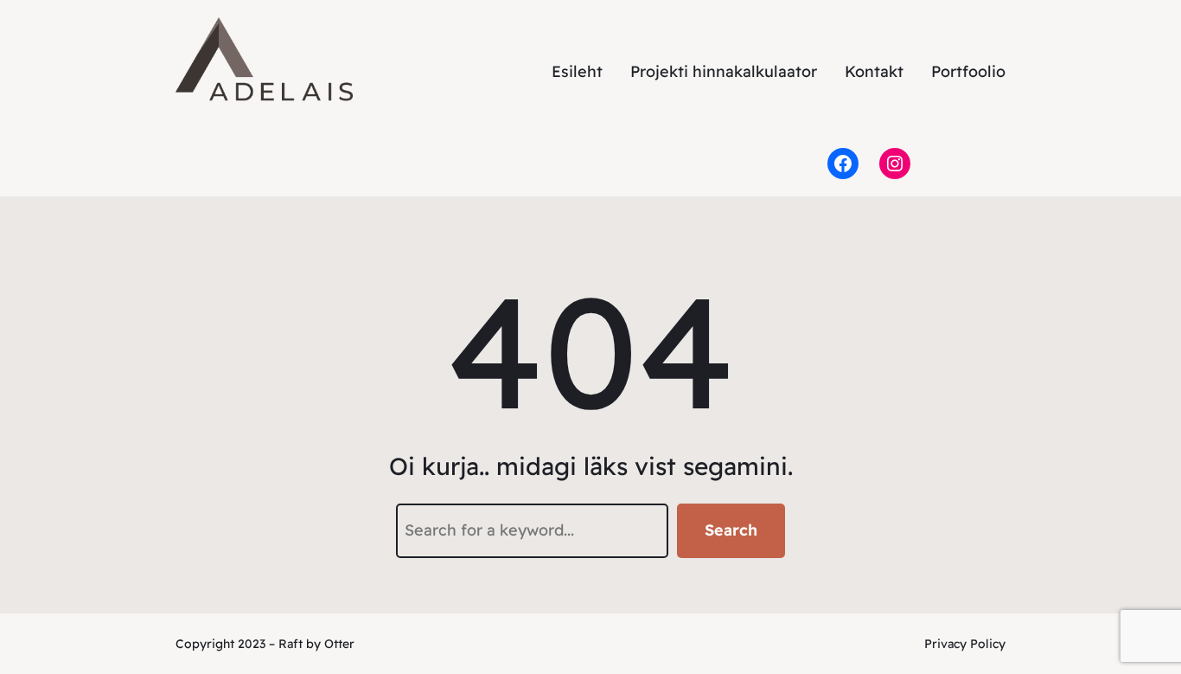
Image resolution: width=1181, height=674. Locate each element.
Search (731, 530)
